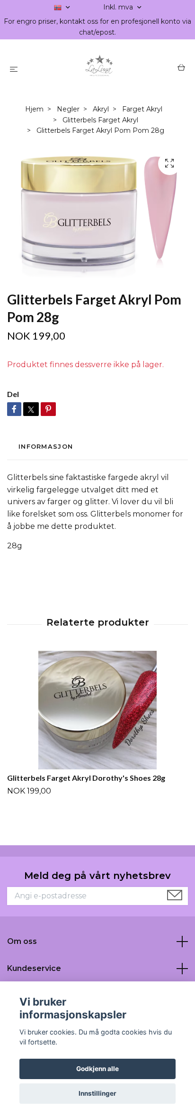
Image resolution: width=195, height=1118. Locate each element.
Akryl (101, 109)
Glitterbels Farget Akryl (100, 120)
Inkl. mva (119, 7)
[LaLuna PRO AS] (99, 69)
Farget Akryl (142, 109)
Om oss (22, 941)
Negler (68, 109)
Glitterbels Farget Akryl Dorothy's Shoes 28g (86, 777)
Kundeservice (34, 968)
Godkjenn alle (97, 1068)
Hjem (34, 109)
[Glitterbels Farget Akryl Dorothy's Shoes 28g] (97, 710)
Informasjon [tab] (45, 446)
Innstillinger (97, 1093)
